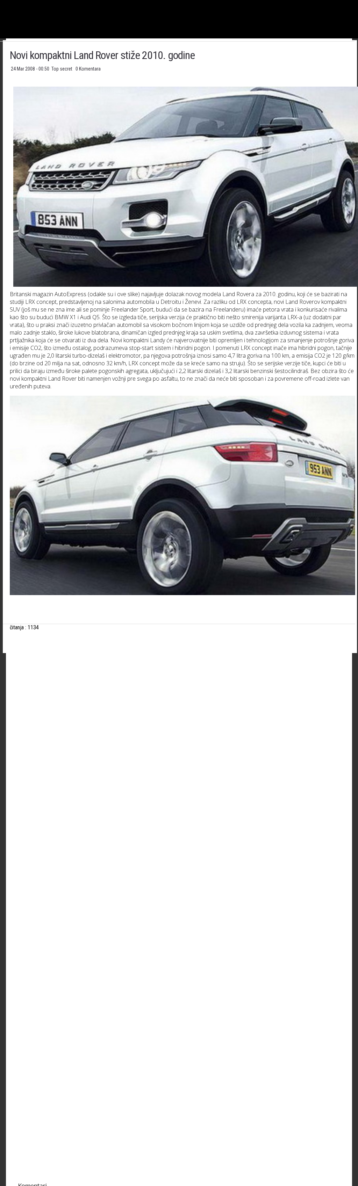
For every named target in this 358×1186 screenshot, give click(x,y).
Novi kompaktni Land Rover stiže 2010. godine (102, 55)
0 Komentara (88, 69)
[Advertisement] (182, 727)
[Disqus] (182, 899)
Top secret (62, 69)
